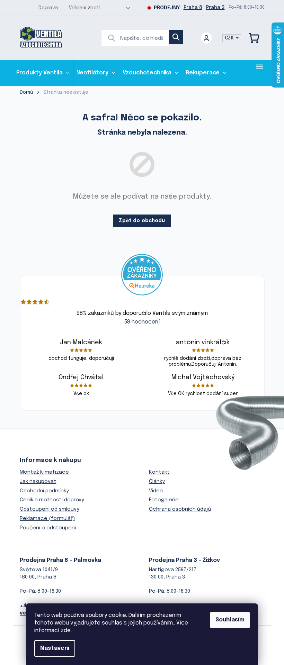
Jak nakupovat (38, 481)
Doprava (48, 8)
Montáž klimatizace (44, 472)
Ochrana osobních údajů (180, 509)
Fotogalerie (164, 500)
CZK (230, 38)
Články (157, 481)
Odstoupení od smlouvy (49, 509)
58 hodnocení (142, 322)
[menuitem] (43, 72)
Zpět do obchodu (142, 220)
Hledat (176, 37)
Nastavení (54, 648)
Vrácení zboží (84, 8)
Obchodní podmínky (44, 491)
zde (66, 631)
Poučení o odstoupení (48, 528)
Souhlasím (230, 620)
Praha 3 (215, 7)
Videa (156, 491)
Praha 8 (193, 7)
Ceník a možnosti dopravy (52, 500)
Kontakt (159, 472)
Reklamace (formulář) (47, 518)
